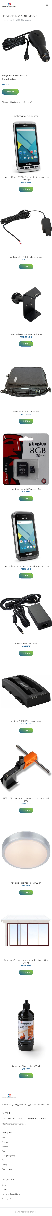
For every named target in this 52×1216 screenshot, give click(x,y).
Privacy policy (7, 1198)
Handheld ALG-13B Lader (26, 643)
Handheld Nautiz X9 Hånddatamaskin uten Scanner (26, 566)
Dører (4, 1151)
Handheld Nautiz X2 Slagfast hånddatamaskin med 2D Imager (26, 178)
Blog (4, 1185)
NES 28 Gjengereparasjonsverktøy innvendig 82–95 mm (26, 799)
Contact (5, 1189)
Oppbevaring (7, 1169)
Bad (3, 1138)
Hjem (4, 20)
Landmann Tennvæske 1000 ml (26, 1066)
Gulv (3, 1160)
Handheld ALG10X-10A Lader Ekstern (26, 721)
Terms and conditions (11, 1194)
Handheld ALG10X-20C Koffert (26, 411)
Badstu (5, 1142)
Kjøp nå (10, 92)
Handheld (23, 75)
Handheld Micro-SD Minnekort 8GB (26, 489)
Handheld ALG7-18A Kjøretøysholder (26, 334)
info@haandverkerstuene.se (14, 1124)
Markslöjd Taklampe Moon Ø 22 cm (26, 883)
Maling (4, 1165)
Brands (16, 75)
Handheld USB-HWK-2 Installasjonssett (26, 257)
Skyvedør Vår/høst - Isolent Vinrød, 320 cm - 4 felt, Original (26, 961)
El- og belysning (8, 1156)
